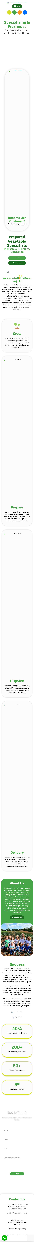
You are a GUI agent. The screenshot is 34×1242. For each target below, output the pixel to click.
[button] (17, 917)
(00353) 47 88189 (21, 1204)
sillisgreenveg (21, 1229)
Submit (17, 1173)
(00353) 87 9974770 (19, 1207)
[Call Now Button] (4, 1238)
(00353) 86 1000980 (19, 1209)
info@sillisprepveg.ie (19, 1213)
